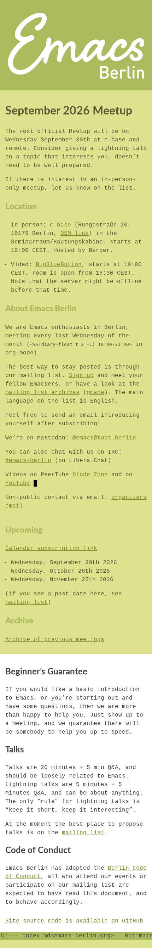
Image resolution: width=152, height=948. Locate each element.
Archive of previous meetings (54, 639)
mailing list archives (42, 392)
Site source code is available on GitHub (74, 921)
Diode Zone (90, 475)
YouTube (17, 483)
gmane (95, 392)
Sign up (81, 375)
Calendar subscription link (51, 548)
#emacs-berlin (28, 461)
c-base (60, 225)
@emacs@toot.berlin (104, 438)
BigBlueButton (59, 265)
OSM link (74, 233)
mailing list (26, 602)
